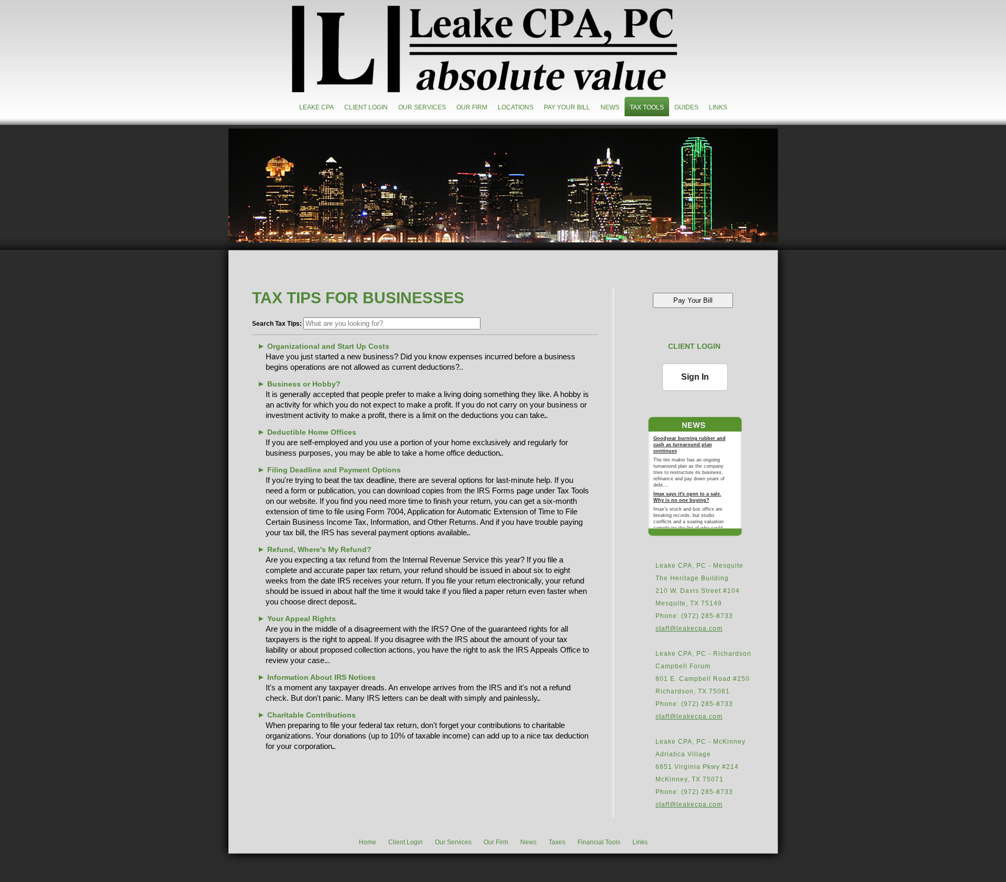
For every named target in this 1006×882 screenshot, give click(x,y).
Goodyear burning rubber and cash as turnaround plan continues (689, 445)
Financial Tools (598, 842)
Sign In (695, 376)
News (609, 107)
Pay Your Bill (567, 107)
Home (367, 842)
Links (718, 107)
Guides (686, 107)
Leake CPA (316, 107)
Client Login (366, 107)
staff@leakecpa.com (689, 628)
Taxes (557, 842)
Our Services (422, 107)
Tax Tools (647, 107)
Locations (515, 107)
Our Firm (471, 107)
